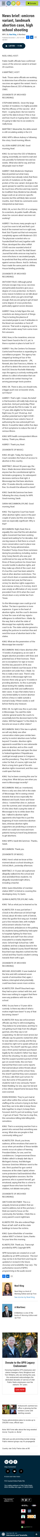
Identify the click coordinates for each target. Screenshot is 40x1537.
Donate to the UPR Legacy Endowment (20, 1364)
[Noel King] (7, 1289)
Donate (33, 3)
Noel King (12, 34)
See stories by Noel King (24, 1297)
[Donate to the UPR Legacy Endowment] (20, 1345)
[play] (3, 1534)
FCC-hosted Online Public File (14, 1481)
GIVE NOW (20, 1390)
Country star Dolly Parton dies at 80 (16, 1448)
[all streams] (37, 1534)
